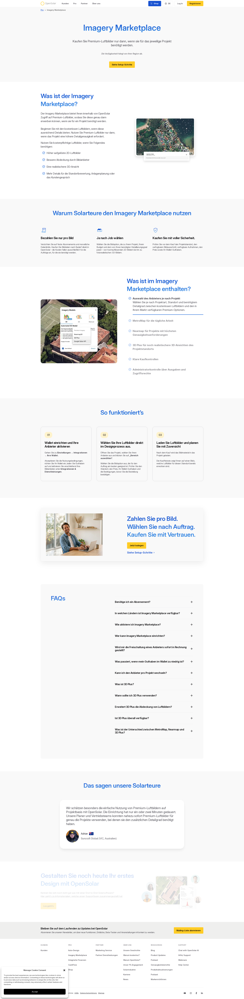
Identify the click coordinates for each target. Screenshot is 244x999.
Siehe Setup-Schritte (122, 64)
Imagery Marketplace (77, 955)
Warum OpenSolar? (131, 960)
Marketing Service (104, 950)
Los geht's (48, 906)
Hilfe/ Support (184, 955)
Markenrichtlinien (158, 979)
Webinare (182, 960)
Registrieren (195, 3)
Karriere (126, 974)
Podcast (154, 960)
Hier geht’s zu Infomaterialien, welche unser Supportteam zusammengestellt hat (81, 896)
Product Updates (158, 955)
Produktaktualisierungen (162, 970)
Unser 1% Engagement (133, 965)
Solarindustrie (129, 970)
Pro (74, 3)
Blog (153, 950)
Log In (180, 3)
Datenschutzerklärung (88, 993)
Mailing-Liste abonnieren (189, 930)
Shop (70, 970)
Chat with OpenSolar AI (188, 950)
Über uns (96, 3)
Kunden (65, 3)
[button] (64, 970)
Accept (35, 992)
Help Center (183, 965)
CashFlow (72, 965)
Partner (84, 3)
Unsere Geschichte (131, 950)
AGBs (76, 993)
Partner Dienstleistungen (107, 955)
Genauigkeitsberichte (160, 965)
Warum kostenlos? (131, 955)
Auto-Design (73, 950)
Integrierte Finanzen (77, 960)
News (125, 979)
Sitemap (101, 993)
